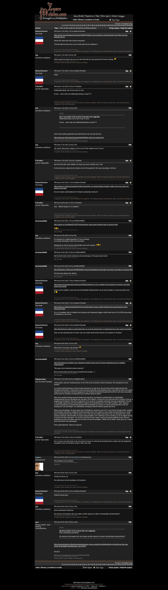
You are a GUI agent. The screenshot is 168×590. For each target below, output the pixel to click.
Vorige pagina (114, 28)
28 (108, 25)
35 (122, 25)
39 (130, 25)
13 (78, 25)
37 (126, 25)
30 (112, 25)
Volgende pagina (126, 28)
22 (96, 25)
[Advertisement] (101, 8)
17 (86, 25)
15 (82, 25)
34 (120, 25)
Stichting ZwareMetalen (89, 588)
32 (116, 25)
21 (94, 25)
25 (102, 25)
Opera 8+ (94, 586)
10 (73, 25)
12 (76, 25)
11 (74, 25)
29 (110, 25)
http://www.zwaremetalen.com (83, 582)
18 (88, 25)
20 (92, 25)
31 (114, 25)
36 (124, 25)
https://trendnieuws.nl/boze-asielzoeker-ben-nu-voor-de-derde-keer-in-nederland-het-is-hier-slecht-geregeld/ (93, 329)
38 (128, 25)
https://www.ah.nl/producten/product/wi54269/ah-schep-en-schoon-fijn (79, 138)
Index (75, 20)
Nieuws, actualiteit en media (88, 20)
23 (98, 25)
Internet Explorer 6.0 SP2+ (80, 586)
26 (104, 25)
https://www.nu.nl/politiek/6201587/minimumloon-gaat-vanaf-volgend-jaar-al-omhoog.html (86, 225)
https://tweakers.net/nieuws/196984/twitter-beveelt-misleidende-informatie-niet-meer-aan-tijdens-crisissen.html (93, 270)
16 (84, 25)
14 (80, 25)
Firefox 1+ (102, 586)
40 (132, 25)
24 (100, 25)
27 (106, 25)
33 (118, 25)
